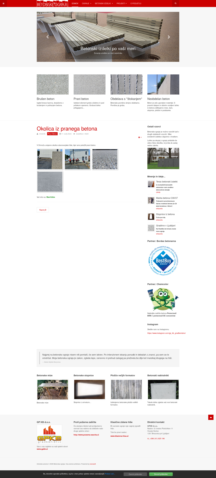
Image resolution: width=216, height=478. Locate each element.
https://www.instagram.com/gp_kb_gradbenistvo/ (166, 333)
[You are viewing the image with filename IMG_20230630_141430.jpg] (104, 159)
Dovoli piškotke (161, 474)
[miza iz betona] (53, 389)
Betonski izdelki (103, 3)
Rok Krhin (50, 197)
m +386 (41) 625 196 (156, 438)
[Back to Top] (211, 417)
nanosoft (93, 464)
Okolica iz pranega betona (67, 128)
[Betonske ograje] (52, 3)
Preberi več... (110, 474)
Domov (75, 3)
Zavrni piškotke (135, 474)
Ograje (86, 3)
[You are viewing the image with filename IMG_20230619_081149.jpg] (77, 159)
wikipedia (159, 208)
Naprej (42, 210)
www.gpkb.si (42, 449)
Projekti (121, 3)
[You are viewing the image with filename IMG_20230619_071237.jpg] (49, 159)
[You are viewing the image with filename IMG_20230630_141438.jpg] (49, 182)
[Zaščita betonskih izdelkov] (163, 299)
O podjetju (135, 3)
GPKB (158, 192)
